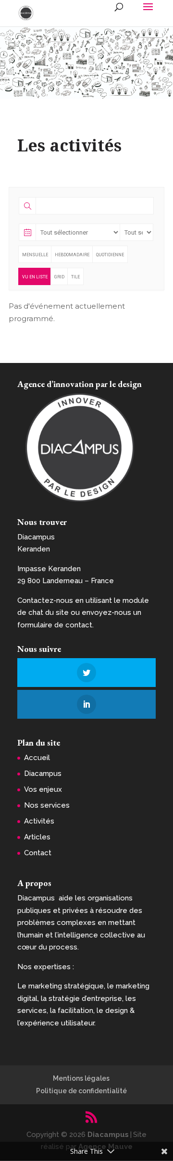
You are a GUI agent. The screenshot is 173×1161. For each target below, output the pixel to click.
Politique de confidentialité (81, 1091)
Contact (37, 853)
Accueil (37, 757)
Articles (37, 837)
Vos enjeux (43, 789)
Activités (39, 821)
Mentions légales (81, 1078)
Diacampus (43, 773)
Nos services (47, 805)
